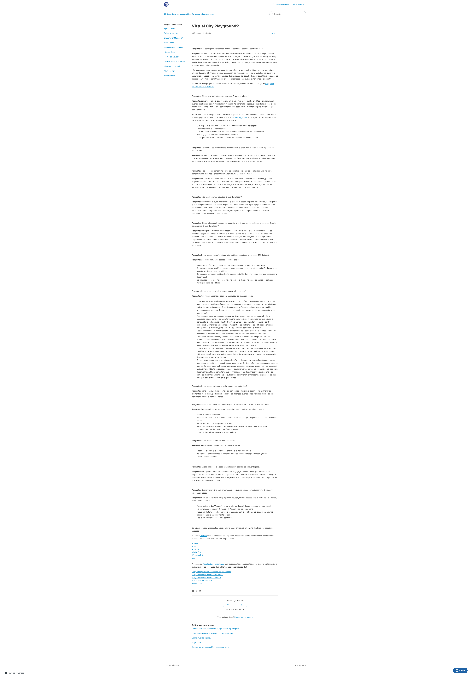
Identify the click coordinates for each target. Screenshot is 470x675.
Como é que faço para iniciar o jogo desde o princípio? (215, 628)
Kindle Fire (196, 552)
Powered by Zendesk (16, 673)
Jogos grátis (185, 14)
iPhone (195, 543)
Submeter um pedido (281, 4)
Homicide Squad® (171, 57)
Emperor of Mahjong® (173, 38)
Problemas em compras (202, 580)
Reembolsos (197, 583)
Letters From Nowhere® (174, 61)
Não (241, 605)
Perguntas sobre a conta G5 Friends (207, 574)
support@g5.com (239, 117)
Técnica (203, 535)
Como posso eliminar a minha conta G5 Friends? (213, 633)
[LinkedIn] (200, 591)
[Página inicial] (166, 4)
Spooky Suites (170, 28)
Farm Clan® (169, 42)
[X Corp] (196, 591)
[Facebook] (193, 591)
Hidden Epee (169, 52)
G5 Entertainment (171, 14)
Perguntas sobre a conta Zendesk (206, 577)
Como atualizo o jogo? (201, 638)
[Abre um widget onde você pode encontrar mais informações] (460, 671)
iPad (194, 546)
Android (195, 549)
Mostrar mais (169, 75)
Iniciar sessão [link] (298, 4)
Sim (228, 605)
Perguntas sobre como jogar (203, 14)
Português (300, 665)
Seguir (273, 33)
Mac (193, 558)
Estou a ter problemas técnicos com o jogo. (210, 647)
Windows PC (197, 555)
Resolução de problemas (213, 564)
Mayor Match (169, 71)
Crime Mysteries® (172, 33)
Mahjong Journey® (172, 66)
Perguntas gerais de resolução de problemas (211, 572)
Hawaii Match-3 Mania (173, 47)
